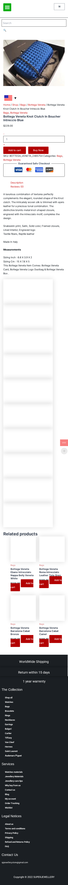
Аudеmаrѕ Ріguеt (13, 755)
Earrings (9, 724)
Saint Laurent (11, 751)
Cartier (8, 733)
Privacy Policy (11, 833)
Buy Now (38, 150)
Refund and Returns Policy (17, 842)
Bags (23, 104)
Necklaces (10, 720)
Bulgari (8, 729)
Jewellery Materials (14, 776)
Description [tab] (17, 182)
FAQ (7, 846)
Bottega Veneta (36, 104)
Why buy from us (13, 785)
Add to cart (14, 150)
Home (6, 104)
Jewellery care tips (14, 781)
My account (10, 799)
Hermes (9, 746)
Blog (7, 794)
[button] (7, 7)
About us (9, 824)
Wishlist (8, 807)
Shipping (9, 837)
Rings (7, 715)
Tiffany (8, 738)
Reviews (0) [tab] (17, 186)
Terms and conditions (15, 828)
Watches (9, 702)
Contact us (10, 790)
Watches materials (14, 772)
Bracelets (9, 711)
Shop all (8, 697)
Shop (15, 104)
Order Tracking (12, 803)
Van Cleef (9, 742)
